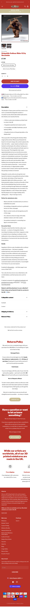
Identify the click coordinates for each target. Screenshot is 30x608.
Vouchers (3, 541)
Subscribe (15, 572)
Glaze (22, 603)
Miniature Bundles (5, 528)
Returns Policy (4, 551)
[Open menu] (2, 6)
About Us (3, 544)
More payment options (15, 90)
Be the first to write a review (15, 330)
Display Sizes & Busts (6, 539)
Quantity (3, 73)
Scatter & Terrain (5, 536)
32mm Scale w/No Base (8, 65)
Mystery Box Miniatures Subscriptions (6, 533)
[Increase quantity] (7, 76)
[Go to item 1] (3, 46)
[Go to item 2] (9, 46)
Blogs (2, 546)
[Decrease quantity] (2, 76)
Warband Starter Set (6, 530)
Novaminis (4, 51)
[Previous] (1, 2)
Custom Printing (5, 525)
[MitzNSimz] (15, 6)
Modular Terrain (5, 523)
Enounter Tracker (5, 553)
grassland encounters (7, 282)
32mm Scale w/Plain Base (9, 69)
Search (17, 520)
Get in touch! (15, 437)
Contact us (15, 399)
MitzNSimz (13, 603)
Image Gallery (4, 548)
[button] (15, 330)
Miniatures (3, 520)
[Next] (28, 2)
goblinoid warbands (20, 280)
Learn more (4, 512)
